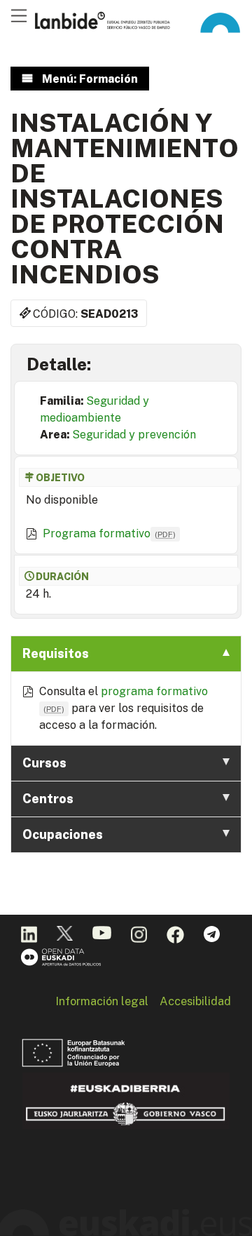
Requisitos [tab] (55, 653)
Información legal (101, 1001)
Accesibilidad (195, 1001)
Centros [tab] (48, 798)
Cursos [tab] (44, 762)
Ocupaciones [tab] (62, 834)
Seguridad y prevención (134, 434)
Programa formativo (109, 533)
